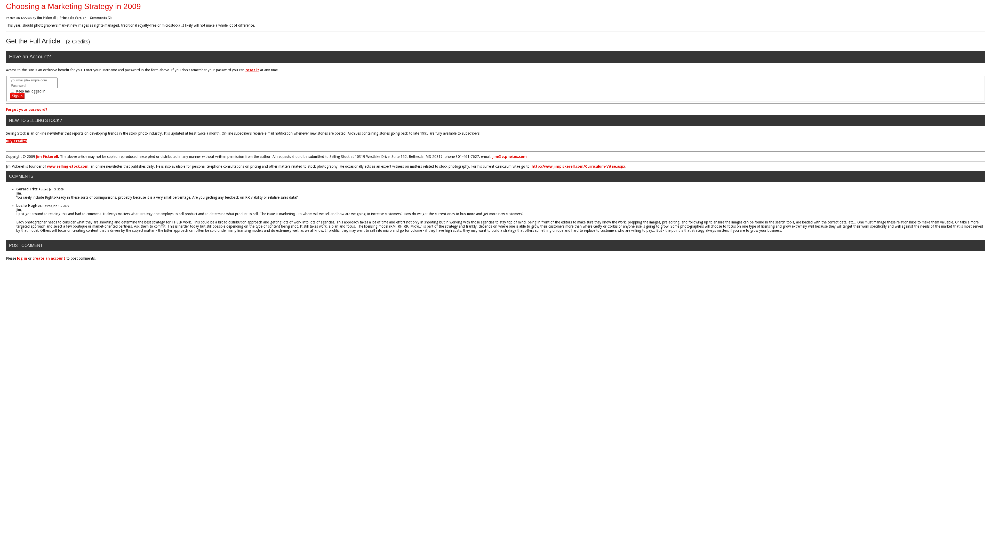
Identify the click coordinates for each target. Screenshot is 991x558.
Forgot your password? (26, 109)
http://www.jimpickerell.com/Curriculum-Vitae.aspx (578, 166)
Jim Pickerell (46, 18)
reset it (252, 70)
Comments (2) (100, 18)
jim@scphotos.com (509, 156)
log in (22, 258)
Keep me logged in (30, 91)
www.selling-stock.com (68, 166)
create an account (49, 258)
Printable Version (73, 18)
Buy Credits (16, 141)
